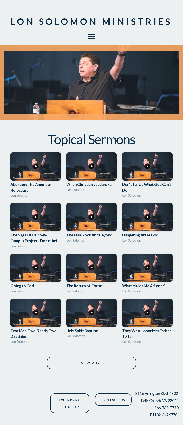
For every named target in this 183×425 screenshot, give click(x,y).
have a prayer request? (70, 403)
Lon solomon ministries (91, 21)
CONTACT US (113, 399)
